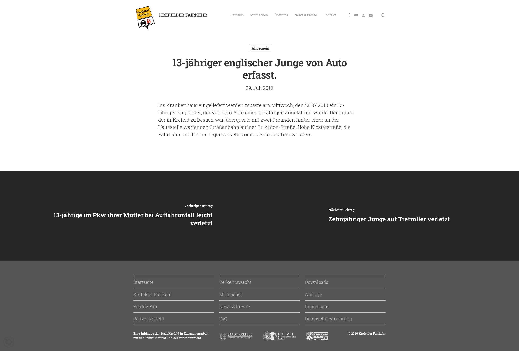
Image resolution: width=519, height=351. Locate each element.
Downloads (316, 282)
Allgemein (260, 48)
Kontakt (329, 15)
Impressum (317, 306)
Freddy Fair (145, 306)
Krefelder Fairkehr (152, 294)
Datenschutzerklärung (328, 319)
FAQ (223, 319)
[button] (9, 342)
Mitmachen (259, 15)
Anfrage (313, 294)
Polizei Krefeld (148, 319)
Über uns (281, 15)
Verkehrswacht (235, 282)
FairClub (237, 15)
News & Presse (306, 15)
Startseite (143, 282)
